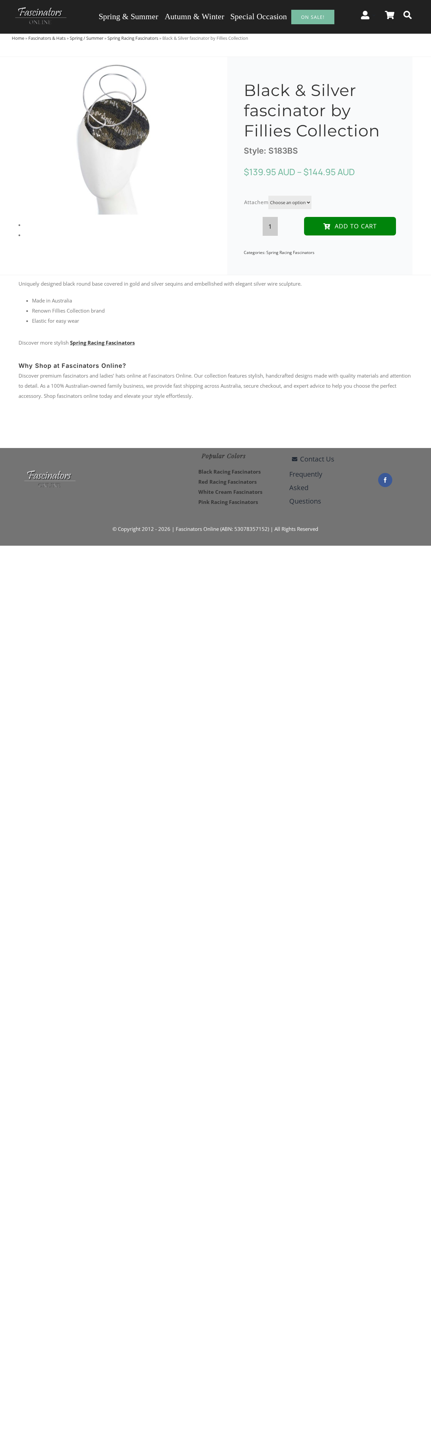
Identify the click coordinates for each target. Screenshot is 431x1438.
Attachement (260, 202)
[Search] (407, 15)
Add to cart (356, 226)
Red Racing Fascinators (227, 481)
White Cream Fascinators (230, 491)
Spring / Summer (86, 38)
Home (18, 38)
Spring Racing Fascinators (132, 38)
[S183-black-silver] (109, 136)
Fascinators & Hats (47, 38)
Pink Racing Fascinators (228, 502)
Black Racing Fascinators (229, 471)
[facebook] (385, 480)
